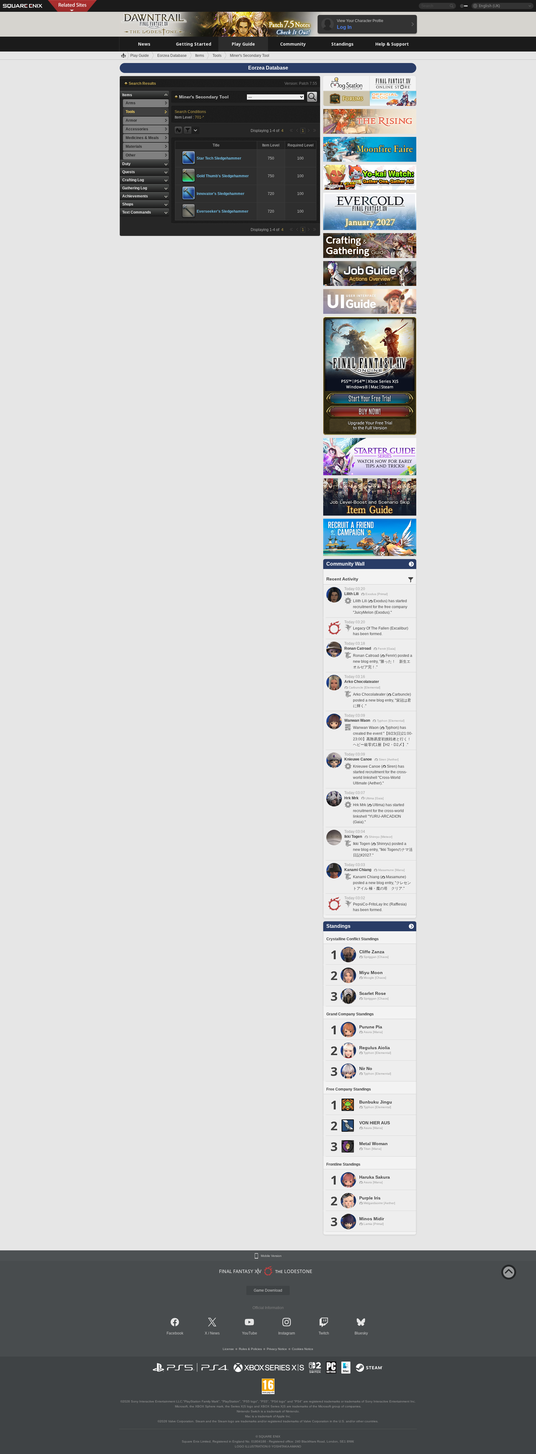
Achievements (135, 196)
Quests (128, 172)
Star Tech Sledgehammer (219, 158)
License (228, 1349)
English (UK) (489, 5)
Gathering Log (134, 188)
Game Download (268, 1290)
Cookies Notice (302, 1349)
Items (127, 95)
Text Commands (136, 212)
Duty (126, 164)
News (215, 1333)
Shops (127, 204)
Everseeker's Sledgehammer (222, 211)
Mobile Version (271, 1256)
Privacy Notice (277, 1349)
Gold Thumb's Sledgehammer (223, 176)
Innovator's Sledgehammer (220, 194)
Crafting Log (133, 180)
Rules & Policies (250, 1349)
